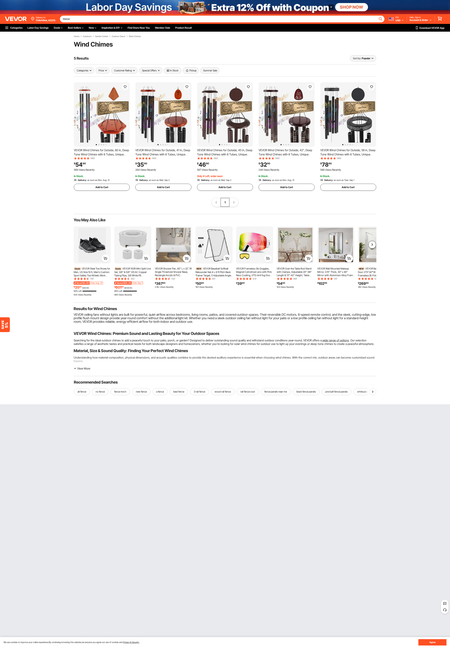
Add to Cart (101, 187)
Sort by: (357, 58)
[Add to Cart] (105, 258)
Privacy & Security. (131, 642)
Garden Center (101, 36)
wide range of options (335, 340)
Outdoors (87, 36)
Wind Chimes (135, 36)
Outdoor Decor (118, 36)
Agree (432, 642)
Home (76, 36)
